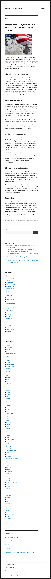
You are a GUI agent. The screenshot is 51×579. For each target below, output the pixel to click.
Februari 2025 (10, 299)
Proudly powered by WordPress (20, 575)
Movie (8, 460)
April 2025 (9, 295)
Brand (8, 372)
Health (8, 428)
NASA (7, 465)
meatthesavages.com (10, 57)
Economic (9, 394)
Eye (7, 396)
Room (8, 488)
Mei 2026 (8, 277)
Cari (6, 229)
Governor (8, 422)
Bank (7, 358)
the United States (34, 220)
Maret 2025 (9, 297)
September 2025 (10, 288)
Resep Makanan (10, 486)
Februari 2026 (10, 278)
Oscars (8, 469)
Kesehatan (9, 448)
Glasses (8, 418)
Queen (8, 480)
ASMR (8, 357)
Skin (7, 501)
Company (8, 385)
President (28, 220)
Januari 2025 (9, 301)
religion (8, 484)
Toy (7, 512)
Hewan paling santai (11, 433)
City (7, 381)
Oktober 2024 (10, 307)
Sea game (8, 495)
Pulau (7, 477)
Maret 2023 (9, 327)
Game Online (9, 413)
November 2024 (10, 305)
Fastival (8, 402)
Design (8, 392)
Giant (7, 417)
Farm (7, 400)
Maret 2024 (9, 320)
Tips (7, 510)
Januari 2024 (9, 323)
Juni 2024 (8, 314)
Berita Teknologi (10, 366)
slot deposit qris (9, 533)
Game (7, 411)
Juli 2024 (8, 312)
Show (7, 499)
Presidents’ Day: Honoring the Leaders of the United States (20, 27)
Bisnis (8, 368)
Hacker (8, 424)
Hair (7, 426)
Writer (8, 522)
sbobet (7, 556)
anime (8, 349)
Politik (8, 475)
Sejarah (8, 497)
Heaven (8, 432)
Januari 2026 (9, 280)
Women (8, 520)
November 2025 (10, 284)
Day (16, 220)
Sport (7, 507)
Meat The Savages (14, 8)
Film (7, 407)
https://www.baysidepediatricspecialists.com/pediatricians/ (21, 552)
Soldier (8, 505)
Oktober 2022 (10, 331)
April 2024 (9, 318)
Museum (8, 462)
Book (7, 370)
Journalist (9, 445)
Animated (9, 347)
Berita (8, 362)
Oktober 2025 (10, 286)
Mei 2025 (8, 293)
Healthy (8, 430)
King (7, 452)
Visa (7, 516)
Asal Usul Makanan (11, 353)
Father (8, 403)
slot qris (7, 544)
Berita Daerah (10, 364)
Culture (8, 390)
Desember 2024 (10, 303)
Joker (7, 443)
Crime (8, 388)
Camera (8, 373)
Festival (8, 405)
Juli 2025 (8, 290)
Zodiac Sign (9, 523)
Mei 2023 (8, 325)
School (8, 493)
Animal (8, 345)
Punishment (9, 478)
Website (8, 518)
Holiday (12, 220)
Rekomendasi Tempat (12, 482)
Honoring (20, 220)
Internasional (10, 439)
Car (7, 375)
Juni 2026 (9, 275)
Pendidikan (9, 471)
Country (8, 387)
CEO (7, 379)
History (8, 435)
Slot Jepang (9, 503)
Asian (7, 355)
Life (7, 454)
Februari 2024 (10, 322)
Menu (43, 8)
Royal (7, 490)
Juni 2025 (8, 292)
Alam (7, 343)
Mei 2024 (8, 316)
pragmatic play (9, 541)
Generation (9, 415)
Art (7, 351)
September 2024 (10, 308)
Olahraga (8, 467)
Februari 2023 (10, 329)
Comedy (8, 383)
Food (7, 409)
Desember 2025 (10, 282)
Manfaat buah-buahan (12, 458)
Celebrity (8, 377)
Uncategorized (10, 514)
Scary (7, 492)
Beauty (8, 360)
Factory (8, 398)
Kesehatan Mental (11, 450)
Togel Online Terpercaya (11, 537)
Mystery (8, 463)
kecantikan (9, 447)
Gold (7, 420)
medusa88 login (9, 548)
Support (8, 508)
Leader (23, 220)
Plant (7, 473)
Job (7, 441)
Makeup (8, 456)
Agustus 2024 (10, 310)
